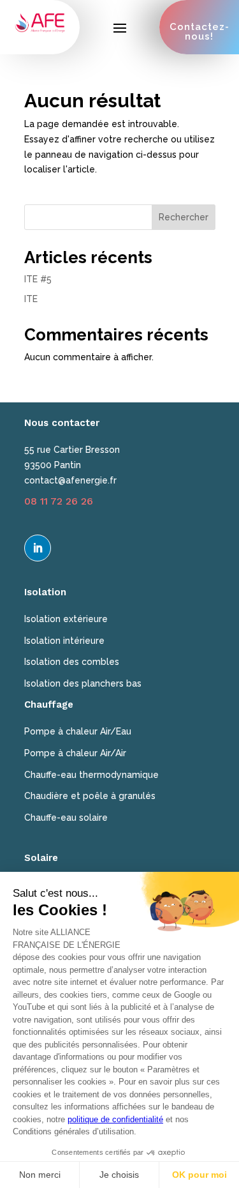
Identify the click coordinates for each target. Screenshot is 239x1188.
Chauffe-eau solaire (66, 817)
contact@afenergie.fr (70, 480)
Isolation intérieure (64, 641)
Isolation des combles (71, 662)
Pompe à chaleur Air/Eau (77, 731)
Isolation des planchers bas (82, 683)
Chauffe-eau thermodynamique (91, 775)
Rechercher (183, 217)
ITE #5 (38, 279)
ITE (31, 299)
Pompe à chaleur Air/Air (75, 753)
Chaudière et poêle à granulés (90, 796)
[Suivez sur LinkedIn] (37, 548)
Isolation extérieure (66, 619)
